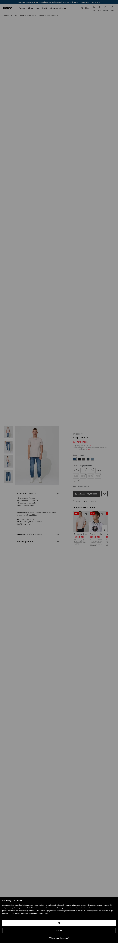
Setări (59, 930)
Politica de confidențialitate (38, 913)
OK (59, 923)
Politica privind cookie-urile (17, 913)
